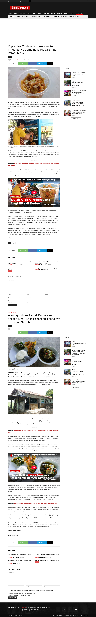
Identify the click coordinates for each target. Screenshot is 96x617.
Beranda (10, 43)
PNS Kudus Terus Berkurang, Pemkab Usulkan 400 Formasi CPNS (79, 74)
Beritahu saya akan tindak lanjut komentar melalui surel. (22, 301)
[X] (85, 1)
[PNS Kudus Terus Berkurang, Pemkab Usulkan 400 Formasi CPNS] (67, 75)
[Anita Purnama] (9, 60)
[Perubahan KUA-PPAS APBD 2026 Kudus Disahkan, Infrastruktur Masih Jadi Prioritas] (67, 93)
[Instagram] (83, 1)
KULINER (14, 43)
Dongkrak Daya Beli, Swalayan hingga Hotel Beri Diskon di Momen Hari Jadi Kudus (79, 112)
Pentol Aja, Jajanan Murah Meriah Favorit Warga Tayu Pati (47, 268)
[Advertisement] (48, 29)
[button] (86, 13)
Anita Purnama (20, 59)
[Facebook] (81, 1)
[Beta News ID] (20, 7)
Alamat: (24, 607)
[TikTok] (70, 609)
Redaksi (14, 270)
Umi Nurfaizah (42, 264)
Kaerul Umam (16, 264)
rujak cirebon (19, 243)
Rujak (13, 243)
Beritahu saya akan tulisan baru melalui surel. (19, 302)
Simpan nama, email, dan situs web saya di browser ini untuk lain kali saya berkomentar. (31, 298)
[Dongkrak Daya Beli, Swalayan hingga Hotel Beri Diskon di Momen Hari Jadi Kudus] (67, 113)
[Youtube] (87, 1)
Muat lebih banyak (75, 118)
